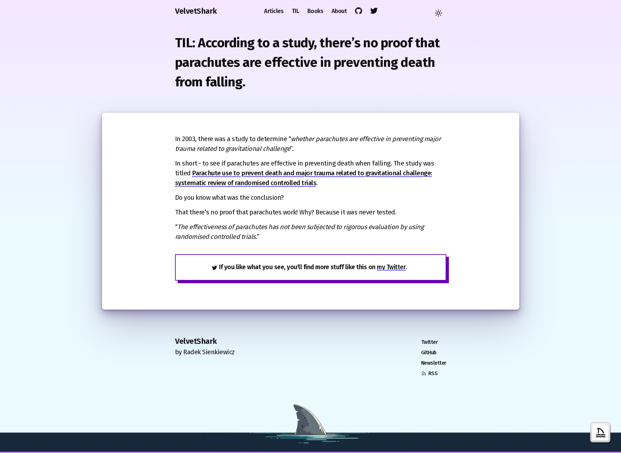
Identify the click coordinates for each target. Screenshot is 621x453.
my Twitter (391, 267)
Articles (273, 11)
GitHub (428, 352)
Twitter (429, 342)
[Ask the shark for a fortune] (311, 428)
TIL (295, 11)
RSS (433, 373)
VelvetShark (196, 11)
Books (315, 11)
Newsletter (433, 363)
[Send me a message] (601, 433)
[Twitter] (374, 11)
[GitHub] (358, 11)
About (339, 11)
